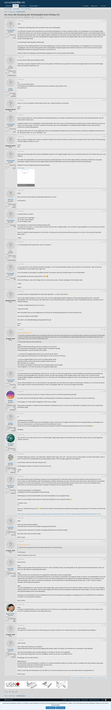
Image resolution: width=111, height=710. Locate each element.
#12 (105, 291)
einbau (33, 17)
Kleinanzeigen (33, 6)
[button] (27, 5)
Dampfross (10, 485)
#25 (105, 640)
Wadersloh (13, 472)
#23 (105, 604)
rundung (41, 17)
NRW (14, 621)
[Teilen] (103, 21)
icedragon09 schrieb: (24, 333)
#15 (105, 391)
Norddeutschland (11, 75)
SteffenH (10, 444)
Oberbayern (13, 410)
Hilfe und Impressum (94, 700)
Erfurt (14, 38)
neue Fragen (16, 8)
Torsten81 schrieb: (23, 545)
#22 (105, 559)
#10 (105, 242)
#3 (105, 79)
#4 (105, 100)
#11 (105, 264)
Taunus (14, 207)
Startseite (8, 6)
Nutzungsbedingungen (74, 700)
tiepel (10, 89)
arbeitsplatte (27, 17)
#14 (105, 370)
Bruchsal (13, 535)
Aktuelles (23, 6)
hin (36, 17)
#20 (105, 518)
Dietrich (10, 199)
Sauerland (13, 96)
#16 (105, 414)
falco (10, 66)
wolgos (10, 423)
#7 (105, 151)
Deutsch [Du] (9, 700)
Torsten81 (10, 527)
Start (102, 700)
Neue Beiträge (8, 8)
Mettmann (13, 493)
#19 (105, 476)
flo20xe (10, 401)
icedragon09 (9, 17)
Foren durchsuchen (26, 8)
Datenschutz (84, 700)
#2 (105, 57)
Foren (16, 6)
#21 (105, 541)
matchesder (10, 220)
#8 (105, 190)
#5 (105, 115)
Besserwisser (10, 614)
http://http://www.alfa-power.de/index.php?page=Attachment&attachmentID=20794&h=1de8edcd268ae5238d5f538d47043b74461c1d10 (59, 514)
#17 (105, 434)
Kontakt (65, 700)
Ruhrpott (13, 430)
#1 (105, 21)
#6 (105, 136)
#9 (105, 211)
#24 (105, 625)
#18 (105, 454)
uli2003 (10, 463)
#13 (105, 329)
